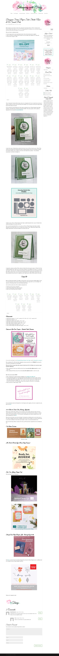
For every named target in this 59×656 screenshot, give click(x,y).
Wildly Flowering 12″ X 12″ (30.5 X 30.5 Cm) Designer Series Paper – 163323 (21, 92)
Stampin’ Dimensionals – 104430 (29, 306)
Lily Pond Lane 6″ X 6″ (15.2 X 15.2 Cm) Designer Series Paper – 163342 (38, 69)
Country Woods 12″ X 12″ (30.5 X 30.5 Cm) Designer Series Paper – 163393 (26, 69)
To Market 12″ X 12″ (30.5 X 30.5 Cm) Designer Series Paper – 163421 (32, 80)
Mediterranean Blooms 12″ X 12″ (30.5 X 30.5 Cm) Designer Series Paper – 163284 (9, 80)
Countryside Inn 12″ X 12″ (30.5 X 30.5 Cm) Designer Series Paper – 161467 (15, 69)
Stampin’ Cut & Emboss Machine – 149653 (15, 297)
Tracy (7, 24)
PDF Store (28, 13)
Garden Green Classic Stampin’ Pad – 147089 (18, 306)
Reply (40, 612)
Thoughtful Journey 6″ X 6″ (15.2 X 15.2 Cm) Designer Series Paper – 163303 (26, 80)
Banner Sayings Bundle (47, 74)
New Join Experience (34, 13)
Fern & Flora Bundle (46, 78)
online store (33, 376)
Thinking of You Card (15, 24)
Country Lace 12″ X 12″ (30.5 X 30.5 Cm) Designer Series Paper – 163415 (20, 69)
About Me (45, 13)
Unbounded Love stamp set (37, 360)
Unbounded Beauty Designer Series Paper (24, 360)
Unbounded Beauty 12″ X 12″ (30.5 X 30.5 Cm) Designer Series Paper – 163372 (38, 80)
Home (12, 13)
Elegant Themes (9, 654)
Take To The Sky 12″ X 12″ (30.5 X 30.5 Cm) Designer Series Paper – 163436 (21, 80)
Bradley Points (40, 13)
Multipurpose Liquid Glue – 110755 (24, 306)
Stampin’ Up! (29, 376)
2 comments (19, 24)
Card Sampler (16, 13)
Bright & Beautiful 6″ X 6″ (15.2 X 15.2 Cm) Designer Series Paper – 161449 (9, 69)
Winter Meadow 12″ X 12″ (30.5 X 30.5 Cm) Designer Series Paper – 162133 (26, 92)
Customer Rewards (22, 13)
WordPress (15, 654)
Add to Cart (9, 73)
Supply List (8, 99)
